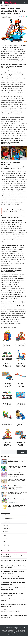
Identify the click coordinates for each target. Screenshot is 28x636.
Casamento (6, 528)
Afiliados (21, 629)
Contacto (16, 627)
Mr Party (5, 538)
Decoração (6, 532)
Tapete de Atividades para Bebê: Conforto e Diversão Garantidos (16, 480)
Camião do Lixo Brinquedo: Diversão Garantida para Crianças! (17, 467)
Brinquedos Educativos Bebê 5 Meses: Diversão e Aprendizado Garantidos (17, 487)
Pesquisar (22, 452)
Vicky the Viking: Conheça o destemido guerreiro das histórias (17, 460)
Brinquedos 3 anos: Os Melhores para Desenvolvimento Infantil (16, 499)
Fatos (4, 535)
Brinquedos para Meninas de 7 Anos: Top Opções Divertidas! (16, 473)
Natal (4, 542)
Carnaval (5, 525)
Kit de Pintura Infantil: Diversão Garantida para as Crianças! (17, 493)
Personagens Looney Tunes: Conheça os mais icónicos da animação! (16, 507)
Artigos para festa (8, 518)
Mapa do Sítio (14, 629)
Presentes (6, 545)
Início (2, 5)
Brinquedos (6, 5)
